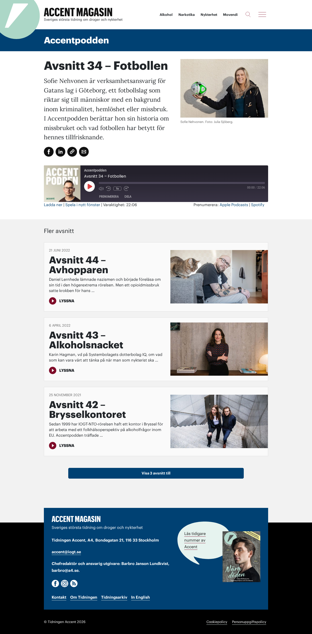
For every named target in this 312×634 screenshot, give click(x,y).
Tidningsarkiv (114, 597)
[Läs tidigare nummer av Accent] (241, 556)
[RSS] (74, 583)
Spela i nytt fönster (82, 204)
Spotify (257, 204)
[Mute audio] (101, 188)
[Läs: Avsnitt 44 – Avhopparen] (219, 276)
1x (117, 188)
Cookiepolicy (216, 622)
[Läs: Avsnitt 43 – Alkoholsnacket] (219, 349)
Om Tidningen (83, 597)
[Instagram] (64, 583)
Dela (128, 196)
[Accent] (76, 519)
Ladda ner (53, 204)
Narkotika (186, 14)
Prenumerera (109, 196)
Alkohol (166, 14)
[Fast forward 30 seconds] (126, 188)
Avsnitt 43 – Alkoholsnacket (86, 340)
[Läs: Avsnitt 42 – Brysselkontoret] (219, 421)
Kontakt (59, 597)
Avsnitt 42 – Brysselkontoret (87, 409)
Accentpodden (76, 40)
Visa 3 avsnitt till (156, 473)
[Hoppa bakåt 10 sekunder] (108, 188)
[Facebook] (55, 583)
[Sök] (248, 14)
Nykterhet (209, 14)
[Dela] (60, 152)
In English (140, 597)
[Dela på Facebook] (49, 152)
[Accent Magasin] (78, 12)
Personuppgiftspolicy (249, 622)
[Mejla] (84, 152)
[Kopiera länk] (72, 152)
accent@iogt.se (66, 551)
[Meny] (262, 14)
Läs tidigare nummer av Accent (195, 540)
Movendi (230, 14)
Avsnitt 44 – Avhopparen (78, 265)
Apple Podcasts (234, 204)
